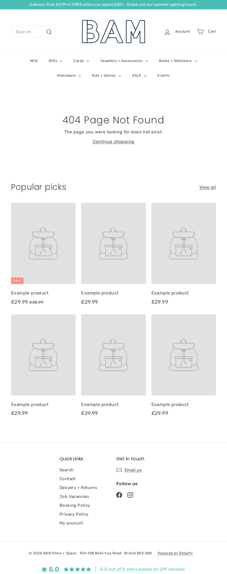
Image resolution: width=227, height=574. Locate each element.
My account (71, 523)
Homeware (67, 75)
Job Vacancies (74, 496)
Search (66, 469)
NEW (34, 61)
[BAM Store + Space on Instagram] (130, 494)
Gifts (53, 61)
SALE (137, 75)
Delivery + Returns (78, 487)
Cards (79, 61)
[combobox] (33, 32)
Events (164, 75)
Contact (68, 478)
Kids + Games (104, 75)
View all (207, 187)
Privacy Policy (74, 514)
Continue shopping (114, 141)
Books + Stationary (176, 61)
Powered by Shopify (175, 553)
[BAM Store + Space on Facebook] (119, 494)
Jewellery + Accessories (122, 61)
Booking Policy (75, 505)
